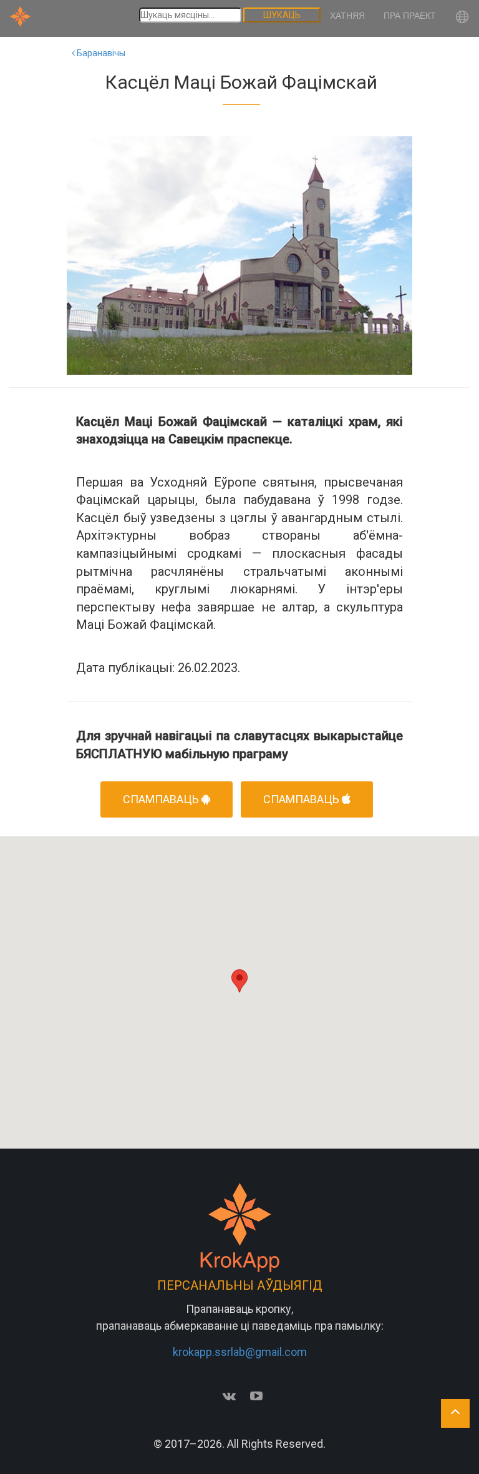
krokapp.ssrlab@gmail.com (240, 1351)
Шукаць (282, 15)
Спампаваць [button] (162, 799)
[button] (462, 18)
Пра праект (410, 16)
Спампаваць (302, 799)
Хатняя (347, 16)
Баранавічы (100, 53)
